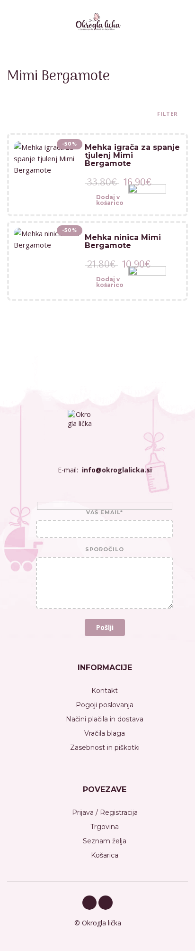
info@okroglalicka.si (117, 469)
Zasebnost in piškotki (105, 747)
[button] (104, 203)
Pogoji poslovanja (104, 705)
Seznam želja (104, 841)
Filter (168, 114)
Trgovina (104, 826)
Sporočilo (104, 550)
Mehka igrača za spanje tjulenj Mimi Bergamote (132, 155)
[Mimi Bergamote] (147, 203)
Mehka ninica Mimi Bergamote (123, 241)
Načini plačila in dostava (104, 719)
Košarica (104, 855)
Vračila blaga (104, 733)
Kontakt (104, 690)
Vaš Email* (104, 513)
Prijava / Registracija (105, 812)
